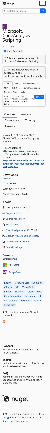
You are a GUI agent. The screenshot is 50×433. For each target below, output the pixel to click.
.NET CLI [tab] (7, 83)
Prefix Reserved (14, 51)
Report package (14, 247)
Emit (39, 291)
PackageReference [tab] (30, 83)
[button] (39, 97)
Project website (14, 213)
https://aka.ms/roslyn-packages (20, 151)
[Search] (43, 10)
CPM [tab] (6, 88)
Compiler (37, 282)
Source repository (15, 218)
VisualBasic (28, 287)
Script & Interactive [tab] (32, 88)
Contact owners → (10, 258)
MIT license (12, 224)
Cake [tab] (23, 92)
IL (40, 296)
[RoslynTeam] (5, 272)
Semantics (9, 304)
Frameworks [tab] (27, 114)
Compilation (10, 300)
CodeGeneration (13, 296)
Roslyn (7, 282)
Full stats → (7, 178)
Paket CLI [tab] (16, 88)
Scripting (25, 300)
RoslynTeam (15, 272)
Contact (7, 346)
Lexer (30, 291)
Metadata (30, 296)
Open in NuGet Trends (17, 241)
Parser (7, 291)
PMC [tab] (17, 83)
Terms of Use (38, 414)
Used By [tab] (31, 120)
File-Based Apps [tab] (10, 92)
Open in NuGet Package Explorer (23, 235)
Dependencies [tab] (13, 120)
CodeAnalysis (22, 282)
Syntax (37, 300)
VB (17, 287)
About (25, 414)
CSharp (8, 287)
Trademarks (21, 421)
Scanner (19, 291)
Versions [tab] (11, 126)
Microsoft (14, 264)
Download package (16, 230)
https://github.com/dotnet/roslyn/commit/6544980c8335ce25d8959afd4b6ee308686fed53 (23, 163)
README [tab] (11, 114)
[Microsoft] (5, 264)
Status (6, 359)
